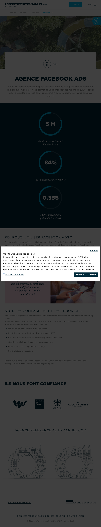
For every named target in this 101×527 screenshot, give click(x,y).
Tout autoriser (86, 274)
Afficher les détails (14, 274)
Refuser (94, 250)
